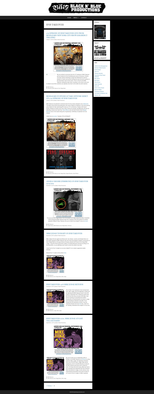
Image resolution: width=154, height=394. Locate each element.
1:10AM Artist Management (100, 66)
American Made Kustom (100, 67)
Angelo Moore (50, 225)
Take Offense (66, 110)
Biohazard (50, 88)
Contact (84, 17)
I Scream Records (98, 73)
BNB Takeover (50, 86)
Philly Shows (97, 82)
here (65, 252)
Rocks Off (96, 86)
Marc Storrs (97, 78)
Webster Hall (97, 95)
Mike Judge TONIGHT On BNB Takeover (64, 233)
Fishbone (69, 225)
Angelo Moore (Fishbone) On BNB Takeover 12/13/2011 (67, 182)
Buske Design (97, 69)
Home (69, 17)
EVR (80, 303)
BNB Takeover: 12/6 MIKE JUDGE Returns (64, 284)
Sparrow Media (97, 89)
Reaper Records (69, 173)
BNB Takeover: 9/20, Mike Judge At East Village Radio (64, 319)
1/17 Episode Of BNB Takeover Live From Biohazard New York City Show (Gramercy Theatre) (66, 35)
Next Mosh (96, 80)
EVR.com (84, 359)
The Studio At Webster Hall (100, 93)
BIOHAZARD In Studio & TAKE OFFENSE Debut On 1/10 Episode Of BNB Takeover (67, 97)
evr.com (55, 116)
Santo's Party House (99, 87)
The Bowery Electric (99, 91)
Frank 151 (96, 71)
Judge (55, 310)
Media (75, 17)
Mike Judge (63, 276)
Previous (49, 385)
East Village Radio (62, 88)
